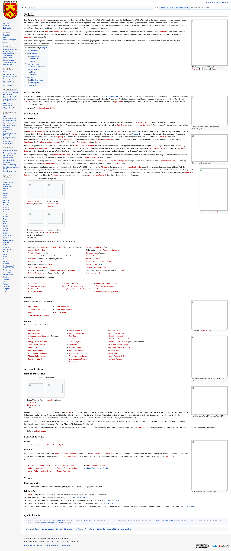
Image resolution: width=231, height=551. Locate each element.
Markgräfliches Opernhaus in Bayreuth (101, 261)
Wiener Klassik (66, 445)
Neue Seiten (7, 35)
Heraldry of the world (10, 125)
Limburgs (6, 242)
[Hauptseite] (10, 9)
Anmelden (225, 2)
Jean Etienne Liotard (77, 350)
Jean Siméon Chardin (36, 345)
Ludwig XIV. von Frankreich (109, 96)
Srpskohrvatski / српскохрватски (8, 267)
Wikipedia (86, 520)
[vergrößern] (226, 66)
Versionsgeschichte (182, 8)
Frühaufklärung (70, 453)
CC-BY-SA (53, 541)
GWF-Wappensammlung (9, 117)
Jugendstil (28, 37)
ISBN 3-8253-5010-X (106, 503)
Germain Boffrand (35, 292)
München (41, 131)
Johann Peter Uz (63, 471)
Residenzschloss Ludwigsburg (39, 148)
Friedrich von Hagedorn (66, 465)
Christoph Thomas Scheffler (120, 339)
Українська (6, 286)
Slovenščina (7, 272)
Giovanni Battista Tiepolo (118, 345)
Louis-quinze (41, 431)
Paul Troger (113, 353)
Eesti (4, 212)
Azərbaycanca (8, 182)
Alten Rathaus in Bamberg (109, 250)
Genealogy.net (8, 79)
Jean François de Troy (117, 356)
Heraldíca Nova (8, 155)
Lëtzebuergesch (8, 240)
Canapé (49, 400)
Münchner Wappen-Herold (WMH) (9, 100)
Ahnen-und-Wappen (10, 76)
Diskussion (31, 8)
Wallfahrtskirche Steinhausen (48, 142)
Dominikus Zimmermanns (64, 139)
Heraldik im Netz (8, 74)
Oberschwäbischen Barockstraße (62, 270)
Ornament (106, 131)
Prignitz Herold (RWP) (10, 92)
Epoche (58, 453)
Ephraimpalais (91, 264)
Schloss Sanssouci (91, 157)
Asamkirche (31, 131)
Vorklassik (56, 445)
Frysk (5, 219)
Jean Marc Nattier (75, 353)
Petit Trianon (122, 125)
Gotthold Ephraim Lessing (67, 468)
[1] (144, 174)
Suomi (5, 214)
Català (5, 193)
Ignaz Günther (33, 307)
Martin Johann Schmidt (118, 342)
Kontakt (5, 42)
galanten (118, 102)
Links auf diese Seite (10, 49)
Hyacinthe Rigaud (116, 336)
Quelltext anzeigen (166, 8)
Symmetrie (162, 32)
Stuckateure (162, 137)
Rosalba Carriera (34, 339)
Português (6, 259)
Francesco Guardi (35, 359)
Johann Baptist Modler (63, 310)
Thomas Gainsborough (37, 356)
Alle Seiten (6, 26)
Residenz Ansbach (93, 273)
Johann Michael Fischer (37, 283)
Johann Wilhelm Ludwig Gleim (39, 471)
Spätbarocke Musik (44, 445)
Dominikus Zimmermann (105, 286)
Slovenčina (7, 270)
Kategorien (29, 529)
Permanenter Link (9, 60)
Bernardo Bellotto (35, 330)
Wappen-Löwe (8, 106)
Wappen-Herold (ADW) (10, 108)
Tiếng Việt (6, 289)
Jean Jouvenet (74, 336)
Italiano (5, 231)
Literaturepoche (48, 529)
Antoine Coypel (34, 347)
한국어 (5, 238)
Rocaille (43, 20)
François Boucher (35, 333)
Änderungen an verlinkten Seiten (8, 52)
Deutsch (6, 200)
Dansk (5, 198)
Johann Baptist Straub (63, 307)
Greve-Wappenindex (10, 123)
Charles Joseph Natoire (78, 359)
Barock (110, 453)
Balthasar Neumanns (157, 148)
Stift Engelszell (122, 161)
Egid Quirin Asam (34, 289)
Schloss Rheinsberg (93, 256)
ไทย (4, 282)
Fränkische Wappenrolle (7, 128)
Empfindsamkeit (69, 456)
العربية (5, 180)
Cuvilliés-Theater (34, 253)
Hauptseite (6, 23)
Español (6, 209)
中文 (4, 291)
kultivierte (27, 102)
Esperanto (6, 207)
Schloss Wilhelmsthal (36, 273)
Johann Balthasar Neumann (106, 283)
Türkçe (5, 284)
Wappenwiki (7, 141)
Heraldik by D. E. (8, 160)
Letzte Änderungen (9, 40)
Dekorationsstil (57, 32)
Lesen (156, 8)
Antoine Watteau (115, 359)
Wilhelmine (105, 167)
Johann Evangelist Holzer (78, 333)
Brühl (61, 247)
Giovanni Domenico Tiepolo (119, 347)
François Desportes (35, 350)
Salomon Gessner (35, 468)
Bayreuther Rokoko (133, 167)
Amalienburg (74, 134)
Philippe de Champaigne (37, 342)
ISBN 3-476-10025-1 (80, 497)
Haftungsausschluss (53, 545)
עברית (5, 224)
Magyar (5, 228)
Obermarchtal (206, 330)
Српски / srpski (8, 275)
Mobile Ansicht (66, 545)
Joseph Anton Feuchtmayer (72, 286)
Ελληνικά (6, 202)
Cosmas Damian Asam (37, 286)
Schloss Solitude (79, 146)
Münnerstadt (119, 270)
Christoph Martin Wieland (95, 465)
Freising (40, 261)
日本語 (5, 233)
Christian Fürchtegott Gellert (39, 465)
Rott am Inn (52, 264)
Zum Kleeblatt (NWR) (10, 97)
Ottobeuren (50, 232)
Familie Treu (114, 350)
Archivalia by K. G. (9, 158)
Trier (104, 267)
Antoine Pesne (114, 330)
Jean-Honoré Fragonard (37, 353)
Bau (46, 32)
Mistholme (6, 162)
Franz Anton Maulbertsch (78, 356)
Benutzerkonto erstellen (213, 2)
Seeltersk (6, 277)
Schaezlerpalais (92, 253)
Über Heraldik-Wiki (39, 545)
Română (6, 261)
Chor (99, 139)
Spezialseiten (7, 55)
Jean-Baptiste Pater (76, 362)
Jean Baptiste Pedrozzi (97, 175)
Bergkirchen (218, 212)
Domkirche (32, 261)
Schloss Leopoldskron (168, 161)
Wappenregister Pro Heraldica (9, 138)
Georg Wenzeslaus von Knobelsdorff (76, 289)
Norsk (5, 254)
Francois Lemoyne (76, 347)
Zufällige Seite (8, 28)
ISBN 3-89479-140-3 (187, 506)
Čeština (5, 195)
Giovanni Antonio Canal (37, 336)
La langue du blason (10, 151)
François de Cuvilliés (70, 283)
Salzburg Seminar (50, 163)
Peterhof (41, 230)
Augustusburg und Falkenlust (47, 247)
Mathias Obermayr (35, 312)
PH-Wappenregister (9, 121)
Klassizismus (116, 163)
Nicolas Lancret (75, 339)
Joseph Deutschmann (36, 310)
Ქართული (7, 235)
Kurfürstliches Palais (94, 267)
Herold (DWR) (8, 94)
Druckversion (7, 58)
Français (6, 216)
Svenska (6, 279)
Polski (5, 256)
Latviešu (6, 247)
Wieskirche (108, 139)
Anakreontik (169, 456)
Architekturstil (90, 529)
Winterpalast (50, 204)
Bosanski (6, 191)
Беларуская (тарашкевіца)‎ (8, 185)
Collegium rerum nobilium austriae (9, 82)
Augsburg (59, 137)
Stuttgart (91, 146)
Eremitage (55, 175)
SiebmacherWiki (8, 143)
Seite (24, 8)
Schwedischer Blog (9, 165)
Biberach (98, 142)
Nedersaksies (7, 249)
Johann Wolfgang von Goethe (97, 468)
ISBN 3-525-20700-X (115, 500)
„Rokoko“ (57, 520)
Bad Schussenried (84, 142)
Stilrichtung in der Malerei (73, 529)
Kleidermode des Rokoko (45, 108)
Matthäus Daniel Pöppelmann (107, 292)
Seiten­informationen (9, 62)
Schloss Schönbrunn (108, 161)
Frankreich (136, 134)
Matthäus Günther (76, 330)
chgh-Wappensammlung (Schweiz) (9, 133)
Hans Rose (31, 495)
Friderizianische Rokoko (62, 155)
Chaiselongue (140, 427)
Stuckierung (28, 142)
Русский (6, 263)
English (5, 205)
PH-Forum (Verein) (9, 85)
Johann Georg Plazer (117, 333)
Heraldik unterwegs (9, 171)
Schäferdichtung (97, 453)
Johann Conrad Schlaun (105, 289)
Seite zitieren (7, 65)
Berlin (100, 264)
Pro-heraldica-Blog (9, 153)
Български (6, 188)
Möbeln (68, 412)
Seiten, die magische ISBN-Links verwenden (114, 529)
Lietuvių (5, 245)
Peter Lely (73, 345)
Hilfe (4, 37)
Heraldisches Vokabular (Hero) (11, 168)
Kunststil (59, 529)
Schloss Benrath (144, 122)
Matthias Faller (60, 312)
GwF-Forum (7, 72)
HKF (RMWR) (7, 103)
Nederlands (7, 252)
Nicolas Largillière (75, 342)
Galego (5, 221)
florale (41, 134)
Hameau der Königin (143, 125)
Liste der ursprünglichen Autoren (51, 523)
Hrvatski (6, 226)
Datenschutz (28, 545)
